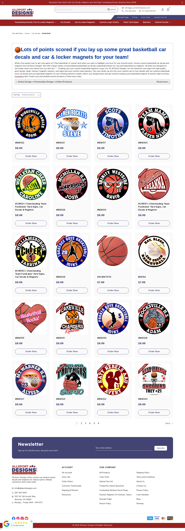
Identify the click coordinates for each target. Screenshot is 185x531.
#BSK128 (142, 338)
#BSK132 (19, 143)
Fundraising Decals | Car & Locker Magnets (34, 22)
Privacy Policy (142, 490)
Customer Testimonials (71, 486)
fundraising (19, 76)
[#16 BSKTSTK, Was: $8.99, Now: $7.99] (113, 251)
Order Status (67, 481)
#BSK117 (101, 143)
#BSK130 (101, 338)
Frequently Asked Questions (111, 486)
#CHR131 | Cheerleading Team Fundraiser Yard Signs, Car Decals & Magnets (153, 207)
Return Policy (105, 504)
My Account (67, 473)
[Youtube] (26, 518)
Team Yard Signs (131, 22)
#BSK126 (60, 210)
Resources (66, 495)
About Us (140, 481)
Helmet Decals (162, 22)
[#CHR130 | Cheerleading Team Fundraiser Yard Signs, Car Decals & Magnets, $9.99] (31, 251)
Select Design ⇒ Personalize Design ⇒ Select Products (93, 82)
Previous (2, 2)
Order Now (31, 156)
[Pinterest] (22, 518)
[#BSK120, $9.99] (154, 380)
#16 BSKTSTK (104, 277)
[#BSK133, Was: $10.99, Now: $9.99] (31, 318)
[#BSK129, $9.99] (72, 251)
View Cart (66, 477)
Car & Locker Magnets (85, 22)
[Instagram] (18, 518)
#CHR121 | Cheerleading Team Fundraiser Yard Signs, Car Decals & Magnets (30, 207)
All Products (104, 473)
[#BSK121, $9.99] (72, 123)
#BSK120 (142, 399)
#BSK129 (60, 277)
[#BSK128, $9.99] (154, 318)
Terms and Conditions (145, 477)
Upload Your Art (160, 17)
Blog (138, 499)
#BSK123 (60, 399)
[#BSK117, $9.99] (113, 123)
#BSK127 (19, 399)
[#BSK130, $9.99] (113, 318)
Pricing (134, 17)
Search (113, 9)
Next (182, 2)
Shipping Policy (142, 473)
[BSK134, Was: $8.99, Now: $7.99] (154, 251)
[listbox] (31, 95)
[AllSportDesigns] (6, 526)
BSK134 (142, 277)
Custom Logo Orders (109, 22)
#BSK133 (19, 338)
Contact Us (141, 486)
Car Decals (65, 22)
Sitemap (140, 504)
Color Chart (145, 17)
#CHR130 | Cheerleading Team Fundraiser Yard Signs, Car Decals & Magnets (30, 274)
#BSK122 (101, 399)
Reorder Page (122, 17)
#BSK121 (60, 143)
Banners (147, 22)
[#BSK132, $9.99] (31, 123)
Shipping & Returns (70, 490)
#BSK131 (60, 338)
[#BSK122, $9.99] (113, 380)
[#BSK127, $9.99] (31, 380)
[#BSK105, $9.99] (154, 123)
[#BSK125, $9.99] (113, 184)
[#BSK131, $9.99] (72, 318)
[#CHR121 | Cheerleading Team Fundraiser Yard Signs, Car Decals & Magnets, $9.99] (31, 184)
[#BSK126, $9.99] (72, 184)
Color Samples (142, 495)
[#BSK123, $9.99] (72, 380)
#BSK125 (101, 210)
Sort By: (17, 95)
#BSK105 (142, 143)
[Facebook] (13, 518)
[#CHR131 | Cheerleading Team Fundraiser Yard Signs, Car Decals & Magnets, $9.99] (154, 184)
